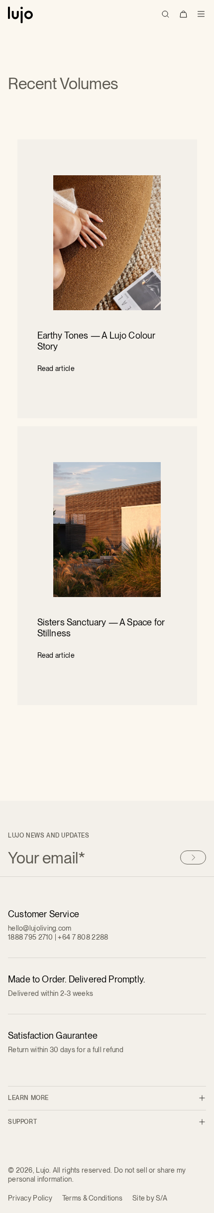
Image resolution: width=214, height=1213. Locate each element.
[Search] (165, 14)
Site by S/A (149, 1198)
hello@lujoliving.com (40, 928)
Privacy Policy (30, 1198)
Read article (56, 368)
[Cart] (183, 14)
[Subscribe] (193, 857)
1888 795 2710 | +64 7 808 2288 (58, 937)
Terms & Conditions (92, 1198)
